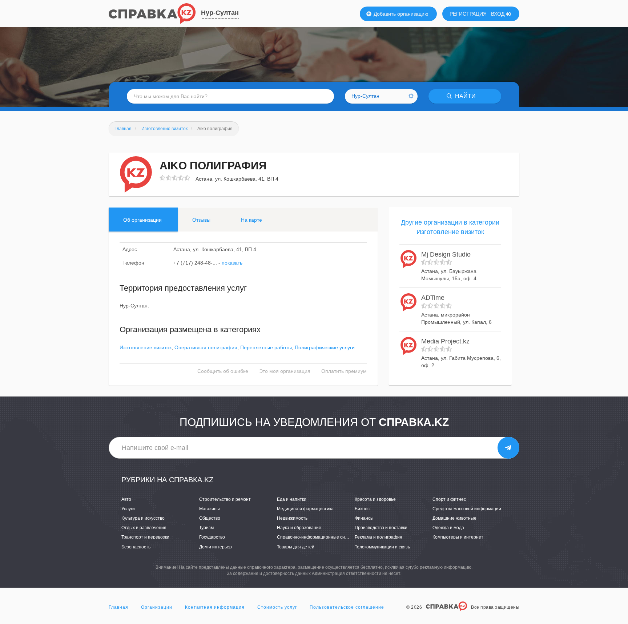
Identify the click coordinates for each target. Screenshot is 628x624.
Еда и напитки (291, 499)
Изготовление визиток (146, 347)
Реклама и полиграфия (378, 537)
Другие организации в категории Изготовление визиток (450, 227)
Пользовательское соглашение (347, 607)
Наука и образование (299, 527)
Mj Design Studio (446, 254)
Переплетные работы (266, 347)
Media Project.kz (445, 341)
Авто (126, 499)
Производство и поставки (381, 527)
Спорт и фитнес (449, 499)
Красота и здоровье (375, 499)
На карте (251, 220)
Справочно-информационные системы (317, 537)
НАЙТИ (465, 96)
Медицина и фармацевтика (305, 508)
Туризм (206, 527)
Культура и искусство (143, 518)
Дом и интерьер (215, 546)
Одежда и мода (448, 527)
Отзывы (201, 220)
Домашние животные (454, 518)
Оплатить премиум (344, 371)
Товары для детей (295, 546)
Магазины (209, 508)
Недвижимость (292, 518)
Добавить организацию (400, 14)
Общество (209, 518)
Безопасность (135, 546)
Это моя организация (284, 371)
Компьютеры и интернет (457, 537)
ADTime (432, 297)
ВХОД (498, 14)
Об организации (142, 220)
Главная (118, 607)
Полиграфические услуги (325, 347)
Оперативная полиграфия (205, 347)
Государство (212, 537)
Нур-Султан (220, 12)
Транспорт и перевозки (145, 537)
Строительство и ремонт (225, 499)
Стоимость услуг (277, 607)
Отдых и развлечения (143, 527)
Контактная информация (215, 607)
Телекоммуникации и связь (382, 546)
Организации (156, 607)
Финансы (364, 518)
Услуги (128, 508)
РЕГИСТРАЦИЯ (468, 14)
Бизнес (362, 508)
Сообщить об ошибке (222, 371)
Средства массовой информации (466, 508)
